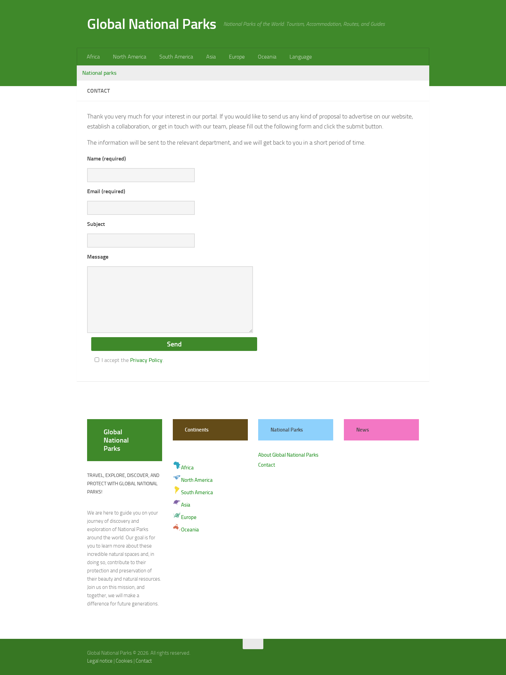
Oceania (267, 56)
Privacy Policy (146, 360)
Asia (211, 56)
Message (97, 256)
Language (300, 56)
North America (129, 56)
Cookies (124, 661)
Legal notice (100, 661)
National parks (99, 73)
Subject (96, 224)
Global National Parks (152, 24)
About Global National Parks (288, 455)
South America (176, 56)
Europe (237, 56)
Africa (93, 56)
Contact (266, 465)
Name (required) (106, 158)
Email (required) (106, 191)
